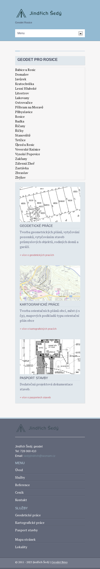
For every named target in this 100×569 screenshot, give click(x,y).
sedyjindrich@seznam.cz (39, 456)
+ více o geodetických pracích (37, 255)
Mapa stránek (25, 539)
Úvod (19, 470)
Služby (20, 477)
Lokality (21, 547)
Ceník (19, 492)
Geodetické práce (28, 515)
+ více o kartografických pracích (38, 328)
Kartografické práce (29, 522)
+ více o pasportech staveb (35, 397)
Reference (22, 485)
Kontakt (21, 500)
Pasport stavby (26, 530)
